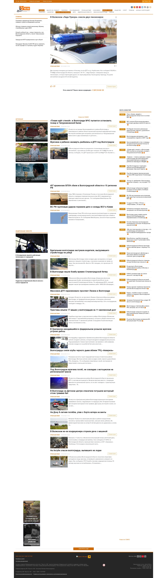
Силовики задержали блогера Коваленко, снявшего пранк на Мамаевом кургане (29, 21)
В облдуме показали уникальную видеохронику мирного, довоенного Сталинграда (138, 130)
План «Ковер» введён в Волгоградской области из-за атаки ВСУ (138, 116)
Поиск (146, 1)
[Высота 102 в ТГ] (142, 7)
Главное (19, 16)
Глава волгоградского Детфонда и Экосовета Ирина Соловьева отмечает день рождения (138, 255)
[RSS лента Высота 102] (145, 556)
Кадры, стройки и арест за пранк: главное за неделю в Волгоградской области (138, 294)
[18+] (150, 7)
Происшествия (55, 66)
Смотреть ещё (83, 548)
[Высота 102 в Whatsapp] (148, 7)
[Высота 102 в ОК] (135, 7)
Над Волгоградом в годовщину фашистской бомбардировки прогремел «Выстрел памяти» (136, 167)
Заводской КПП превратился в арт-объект (29, 39)
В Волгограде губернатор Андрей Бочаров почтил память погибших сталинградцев (137, 190)
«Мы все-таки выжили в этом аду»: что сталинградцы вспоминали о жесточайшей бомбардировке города (139, 231)
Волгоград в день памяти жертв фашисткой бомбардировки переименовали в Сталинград (137, 216)
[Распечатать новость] (116, 17)
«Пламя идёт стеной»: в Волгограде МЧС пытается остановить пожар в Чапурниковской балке (138, 151)
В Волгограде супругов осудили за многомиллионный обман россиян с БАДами (138, 313)
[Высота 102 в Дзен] (140, 7)
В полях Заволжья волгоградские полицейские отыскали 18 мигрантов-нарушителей (139, 223)
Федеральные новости (24, 231)
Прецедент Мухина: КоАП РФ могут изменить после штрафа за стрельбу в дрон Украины (30, 44)
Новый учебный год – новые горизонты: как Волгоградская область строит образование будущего (30, 34)
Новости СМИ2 (83, 117)
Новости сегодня (34, 1)
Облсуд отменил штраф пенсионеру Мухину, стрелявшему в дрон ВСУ (30, 27)
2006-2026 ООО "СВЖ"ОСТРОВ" (24, 556)
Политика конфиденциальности (24, 574)
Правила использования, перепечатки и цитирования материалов (50, 574)
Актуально (19, 119)
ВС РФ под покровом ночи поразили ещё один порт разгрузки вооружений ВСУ (139, 197)
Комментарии (111, 86)
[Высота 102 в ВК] (132, 7)
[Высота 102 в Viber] (145, 7)
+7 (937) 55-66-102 (98, 90)
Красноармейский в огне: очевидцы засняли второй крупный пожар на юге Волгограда (138, 144)
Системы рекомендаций (22, 561)
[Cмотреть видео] (137, 132)
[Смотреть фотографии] (130, 117)
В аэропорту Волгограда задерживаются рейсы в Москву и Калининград (138, 268)
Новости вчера (47, 1)
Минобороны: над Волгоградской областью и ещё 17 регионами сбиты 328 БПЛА (138, 240)
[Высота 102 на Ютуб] (137, 7)
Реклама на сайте (20, 558)
